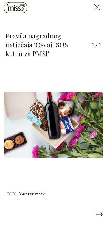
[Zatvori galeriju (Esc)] (100, 3)
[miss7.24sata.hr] (15, 7)
